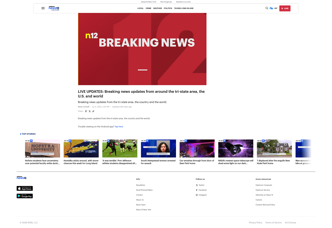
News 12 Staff (83, 107)
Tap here (119, 127)
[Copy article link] (93, 111)
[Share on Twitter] (90, 111)
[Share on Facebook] (86, 111)
